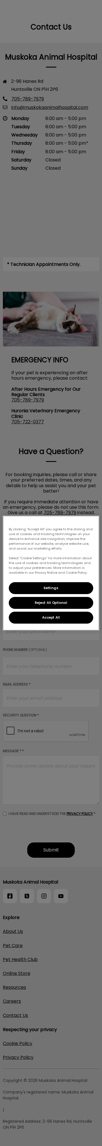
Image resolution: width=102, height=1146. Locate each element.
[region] (51, 572)
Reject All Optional (51, 602)
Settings (51, 588)
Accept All (51, 617)
